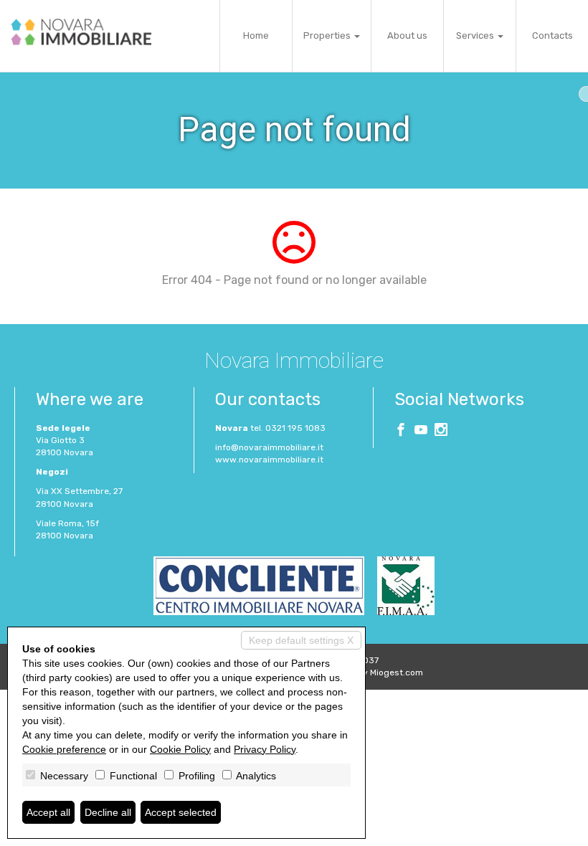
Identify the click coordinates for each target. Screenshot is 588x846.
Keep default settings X (301, 640)
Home (256, 35)
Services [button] (476, 35)
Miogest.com (396, 672)
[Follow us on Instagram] (441, 431)
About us (407, 35)
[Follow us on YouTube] (420, 431)
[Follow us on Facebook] (400, 431)
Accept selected (181, 812)
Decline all (108, 812)
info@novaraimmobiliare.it (269, 447)
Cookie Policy (180, 749)
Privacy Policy (264, 749)
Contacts (552, 35)
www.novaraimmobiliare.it (269, 460)
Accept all (48, 812)
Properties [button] (328, 35)
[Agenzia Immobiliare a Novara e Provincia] (81, 32)
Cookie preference (64, 749)
